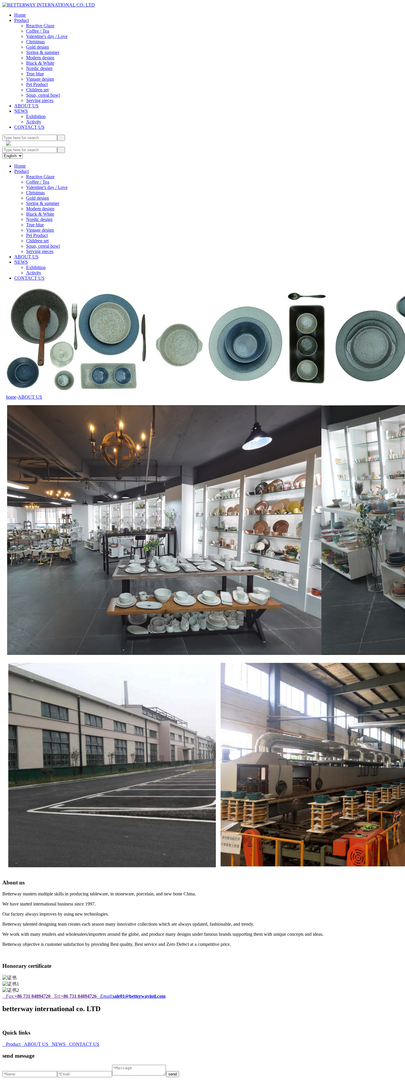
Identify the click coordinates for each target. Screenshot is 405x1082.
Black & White (40, 63)
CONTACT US (29, 127)
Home (20, 14)
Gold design (37, 47)
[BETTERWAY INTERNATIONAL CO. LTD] (48, 4)
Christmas (35, 41)
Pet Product (37, 84)
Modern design (40, 57)
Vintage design (40, 79)
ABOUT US (26, 105)
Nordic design (39, 68)
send (172, 1074)
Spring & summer (42, 52)
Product (21, 20)
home (11, 397)
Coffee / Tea (37, 31)
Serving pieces (39, 100)
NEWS (21, 111)
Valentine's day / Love (47, 36)
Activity (33, 121)
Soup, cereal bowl (43, 95)
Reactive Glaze (40, 25)
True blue (35, 73)
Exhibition (36, 116)
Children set (37, 89)
